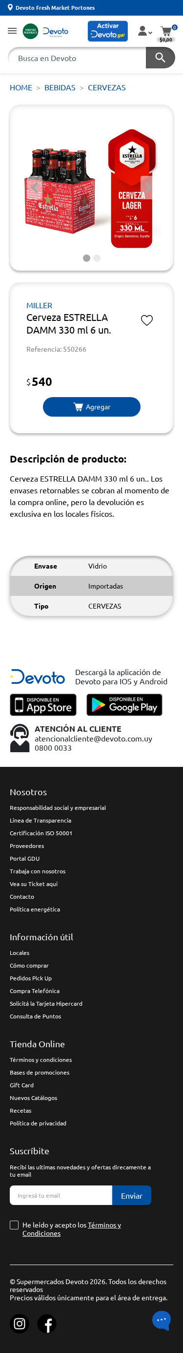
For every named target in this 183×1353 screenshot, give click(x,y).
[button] (12, 31)
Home (21, 87)
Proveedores (27, 845)
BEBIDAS (60, 87)
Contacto (22, 896)
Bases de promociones (39, 1072)
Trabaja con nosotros (37, 871)
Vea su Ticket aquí (34, 884)
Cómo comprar (29, 965)
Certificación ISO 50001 (41, 833)
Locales (19, 952)
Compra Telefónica (35, 991)
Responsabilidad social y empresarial (58, 807)
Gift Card (22, 1085)
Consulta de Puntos (35, 1016)
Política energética (35, 909)
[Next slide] (148, 187)
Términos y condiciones (41, 1059)
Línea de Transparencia (40, 820)
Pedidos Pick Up (31, 978)
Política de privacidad (38, 1123)
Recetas (20, 1110)
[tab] (86, 258)
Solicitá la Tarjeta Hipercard (46, 1003)
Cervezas (107, 87)
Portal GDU (25, 858)
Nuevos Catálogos (33, 1097)
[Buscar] (160, 57)
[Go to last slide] (34, 187)
